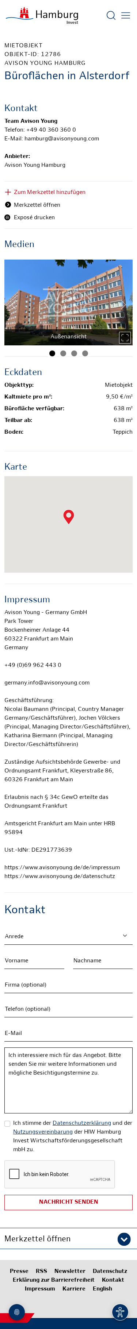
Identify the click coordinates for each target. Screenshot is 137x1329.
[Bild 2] (63, 353)
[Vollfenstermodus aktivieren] (125, 338)
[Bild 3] (74, 353)
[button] (68, 1238)
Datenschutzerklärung (82, 1123)
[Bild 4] (85, 353)
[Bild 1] (52, 353)
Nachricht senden (68, 1202)
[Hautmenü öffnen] (125, 15)
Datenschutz (110, 1271)
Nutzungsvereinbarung (43, 1132)
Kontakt (113, 1280)
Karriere (73, 1289)
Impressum (40, 1289)
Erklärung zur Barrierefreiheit (54, 1280)
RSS (41, 1271)
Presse (19, 1271)
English (102, 1289)
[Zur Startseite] (42, 15)
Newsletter (69, 1271)
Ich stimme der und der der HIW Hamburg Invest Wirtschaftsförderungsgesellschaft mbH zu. (72, 1137)
